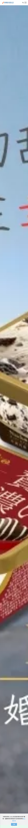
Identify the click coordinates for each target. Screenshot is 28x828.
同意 (14, 824)
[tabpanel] (14, 416)
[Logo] (7, 3)
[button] (23, 2)
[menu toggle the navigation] (25, 2)
